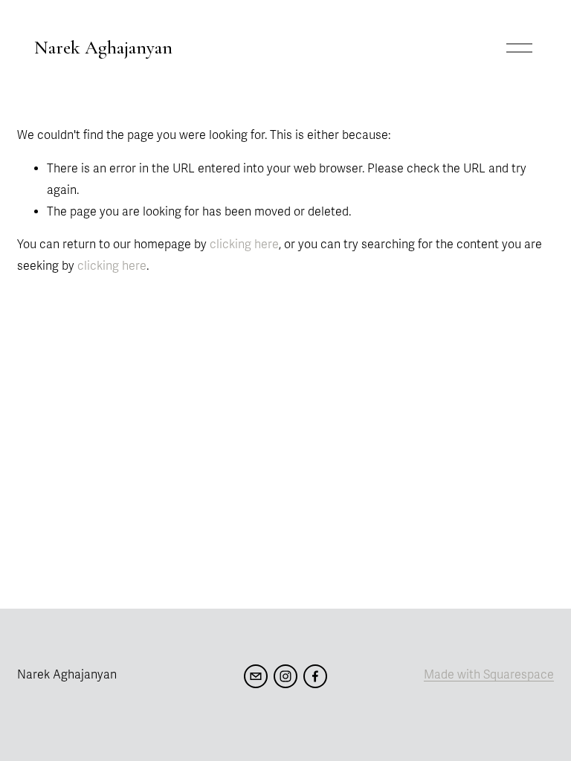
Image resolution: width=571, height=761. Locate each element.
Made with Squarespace (489, 674)
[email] (256, 676)
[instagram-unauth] (285, 676)
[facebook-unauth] (315, 676)
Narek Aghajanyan (103, 47)
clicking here (244, 244)
